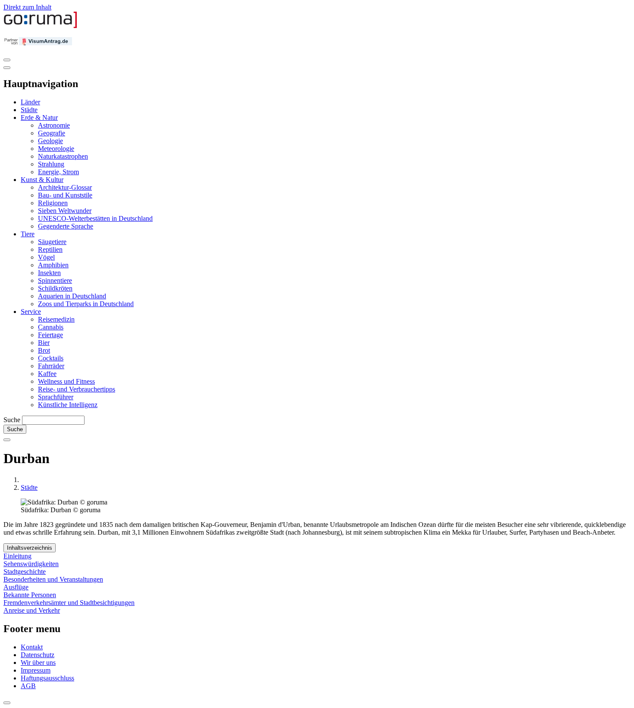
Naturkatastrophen (63, 156)
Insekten (49, 272)
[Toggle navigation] (6, 60)
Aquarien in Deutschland (72, 296)
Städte (29, 109)
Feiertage (50, 334)
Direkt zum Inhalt (27, 7)
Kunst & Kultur (42, 179)
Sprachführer (55, 397)
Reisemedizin (56, 319)
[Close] (6, 67)
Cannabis (50, 327)
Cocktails (50, 358)
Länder (30, 102)
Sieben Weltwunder (64, 210)
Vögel (46, 257)
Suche (11, 419)
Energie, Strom (58, 171)
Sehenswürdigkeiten (31, 563)
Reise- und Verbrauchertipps (76, 389)
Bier (44, 342)
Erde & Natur (39, 117)
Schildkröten (55, 288)
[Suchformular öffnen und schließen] (6, 440)
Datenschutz (37, 654)
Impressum (35, 670)
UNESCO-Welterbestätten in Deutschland (95, 218)
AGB (28, 685)
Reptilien (50, 249)
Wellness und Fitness (66, 381)
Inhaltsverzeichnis (29, 548)
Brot (44, 350)
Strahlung (51, 164)
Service (31, 311)
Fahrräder (51, 366)
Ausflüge (15, 587)
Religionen (53, 203)
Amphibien (53, 265)
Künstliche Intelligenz (67, 404)
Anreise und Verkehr (31, 610)
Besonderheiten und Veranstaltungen (53, 579)
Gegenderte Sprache (65, 226)
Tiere (28, 234)
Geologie (50, 140)
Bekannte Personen (29, 594)
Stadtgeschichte (24, 571)
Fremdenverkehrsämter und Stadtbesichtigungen (69, 602)
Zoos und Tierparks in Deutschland (86, 303)
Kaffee (47, 373)
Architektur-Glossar (65, 187)
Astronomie (54, 125)
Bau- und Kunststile (65, 195)
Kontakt (32, 647)
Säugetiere (52, 241)
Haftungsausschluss (47, 678)
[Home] (40, 26)
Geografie (51, 133)
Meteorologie (56, 148)
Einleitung (17, 556)
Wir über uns (38, 662)
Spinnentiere (55, 280)
